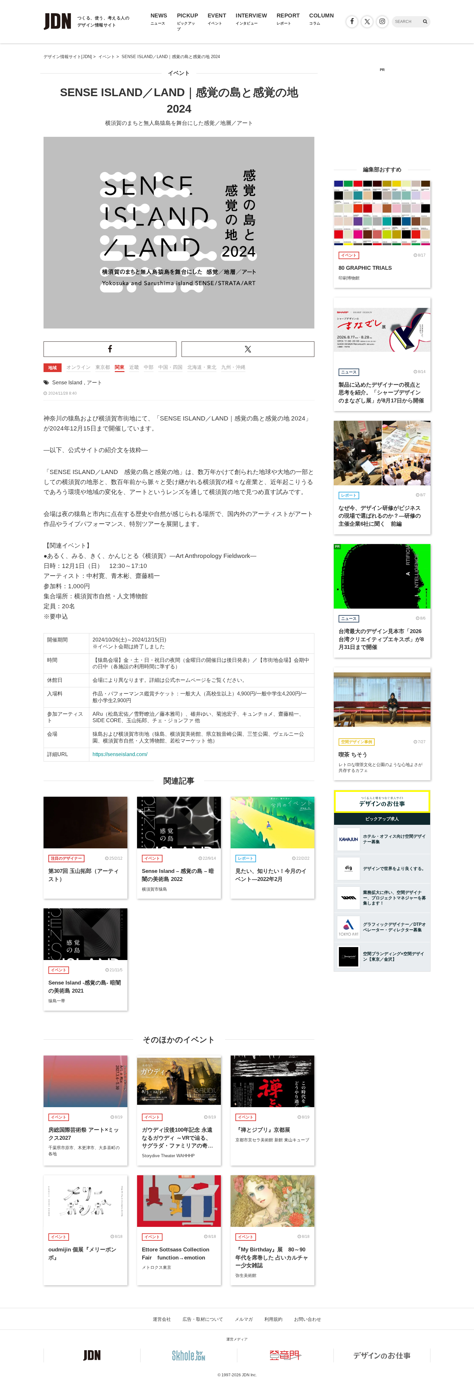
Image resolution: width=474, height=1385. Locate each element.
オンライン (78, 367)
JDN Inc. (249, 1375)
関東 (119, 367)
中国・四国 (170, 367)
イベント (179, 73)
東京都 (102, 367)
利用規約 (273, 1319)
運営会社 (162, 1319)
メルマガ (244, 1319)
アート (94, 382)
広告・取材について (203, 1319)
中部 (148, 367)
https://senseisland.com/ (120, 754)
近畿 (134, 367)
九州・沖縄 (233, 367)
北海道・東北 (201, 367)
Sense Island (67, 382)
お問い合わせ (307, 1319)
